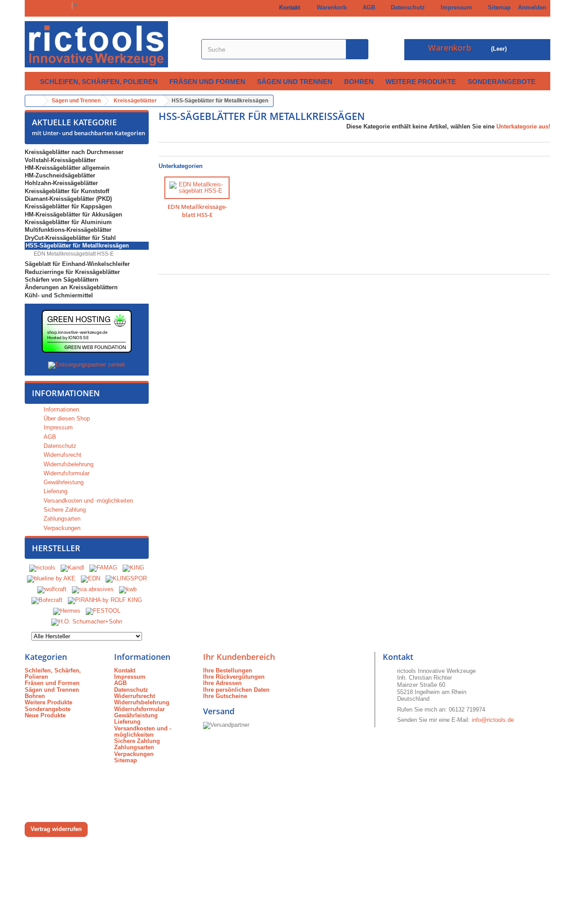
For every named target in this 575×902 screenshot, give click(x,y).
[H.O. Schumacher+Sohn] (86, 621)
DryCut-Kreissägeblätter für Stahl (70, 237)
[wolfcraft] (51, 589)
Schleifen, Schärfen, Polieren (99, 81)
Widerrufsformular (65, 473)
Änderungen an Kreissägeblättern (71, 287)
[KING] (133, 567)
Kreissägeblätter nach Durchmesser (74, 152)
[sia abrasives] (92, 589)
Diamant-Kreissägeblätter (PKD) (68, 198)
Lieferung (54, 491)
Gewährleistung (63, 482)
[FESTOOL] (103, 610)
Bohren (359, 81)
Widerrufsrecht (61, 454)
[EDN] (90, 578)
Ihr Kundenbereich (239, 656)
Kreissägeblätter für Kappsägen (68, 206)
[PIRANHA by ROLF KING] (105, 600)
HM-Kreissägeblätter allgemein (67, 167)
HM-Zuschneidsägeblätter (60, 175)
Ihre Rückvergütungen (234, 676)
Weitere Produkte (420, 81)
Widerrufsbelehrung (67, 464)
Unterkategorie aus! (523, 126)
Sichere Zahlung (64, 509)
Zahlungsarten (61, 518)
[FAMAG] (104, 567)
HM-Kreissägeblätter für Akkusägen (73, 214)
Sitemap (497, 7)
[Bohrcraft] (47, 600)
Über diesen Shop (66, 418)
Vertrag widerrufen (56, 829)
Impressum (454, 7)
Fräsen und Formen (207, 81)
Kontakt (287, 7)
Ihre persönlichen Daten (236, 689)
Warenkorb (330, 7)
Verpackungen (61, 528)
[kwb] (127, 589)
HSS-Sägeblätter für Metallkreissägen (77, 245)
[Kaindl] (72, 567)
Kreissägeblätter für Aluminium (68, 222)
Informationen (66, 393)
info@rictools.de (493, 719)
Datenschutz (406, 7)
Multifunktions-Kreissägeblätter (68, 229)
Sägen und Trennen (294, 81)
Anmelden (532, 7)
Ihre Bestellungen (227, 670)
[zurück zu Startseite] (34, 100)
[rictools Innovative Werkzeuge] (108, 44)
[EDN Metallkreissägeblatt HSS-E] (197, 188)
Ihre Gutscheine (225, 696)
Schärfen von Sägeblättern (61, 279)
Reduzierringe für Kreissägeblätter (72, 272)
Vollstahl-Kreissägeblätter (60, 160)
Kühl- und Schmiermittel (59, 295)
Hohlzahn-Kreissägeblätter (61, 183)
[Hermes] (66, 610)
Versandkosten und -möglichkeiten (87, 500)
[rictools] (42, 567)
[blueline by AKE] (51, 578)
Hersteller (56, 548)
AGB (367, 7)
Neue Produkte (45, 715)
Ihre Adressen (222, 683)
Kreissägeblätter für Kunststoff (67, 191)
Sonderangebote (501, 81)
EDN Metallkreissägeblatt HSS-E (73, 254)
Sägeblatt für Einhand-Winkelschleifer (77, 264)
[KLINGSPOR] (126, 578)
